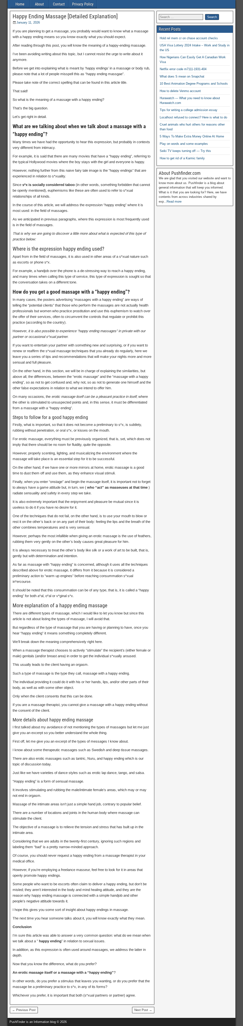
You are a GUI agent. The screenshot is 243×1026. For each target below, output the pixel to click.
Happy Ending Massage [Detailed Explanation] (65, 16)
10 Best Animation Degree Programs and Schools (194, 83)
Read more (174, 201)
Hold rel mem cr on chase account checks (189, 38)
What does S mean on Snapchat (182, 76)
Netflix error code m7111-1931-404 (183, 69)
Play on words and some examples (184, 144)
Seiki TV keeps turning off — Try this (185, 151)
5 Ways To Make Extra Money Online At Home (192, 136)
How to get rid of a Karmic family (182, 158)
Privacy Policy (82, 4)
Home (19, 4)
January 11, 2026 (28, 22)
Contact (59, 4)
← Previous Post (24, 1010)
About (39, 4)
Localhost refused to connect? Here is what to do (193, 117)
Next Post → (143, 1010)
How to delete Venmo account (180, 91)
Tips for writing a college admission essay (188, 110)
